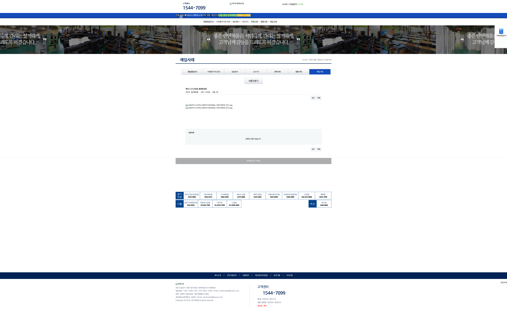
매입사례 (273, 22)
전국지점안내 (231, 275)
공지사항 (277, 275)
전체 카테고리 (181, 15)
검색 (313, 98)
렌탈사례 (263, 22)
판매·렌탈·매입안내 (210, 15)
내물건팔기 (254, 81)
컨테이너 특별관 (244, 15)
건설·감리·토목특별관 (228, 15)
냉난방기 (236, 22)
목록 (318, 98)
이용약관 (246, 275)
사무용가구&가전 (223, 22)
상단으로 (504, 283)
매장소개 (198, 15)
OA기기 (245, 22)
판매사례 (254, 22)
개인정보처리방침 (261, 275)
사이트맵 (289, 275)
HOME (285, 4)
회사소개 (191, 15)
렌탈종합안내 (208, 22)
